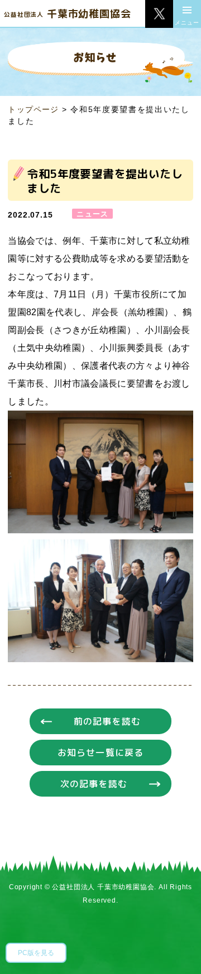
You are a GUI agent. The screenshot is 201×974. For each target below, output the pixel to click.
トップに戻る (176, 949)
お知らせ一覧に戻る (100, 752)
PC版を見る (36, 953)
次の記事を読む (93, 784)
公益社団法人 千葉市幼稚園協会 (103, 887)
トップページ (33, 109)
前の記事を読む (107, 721)
